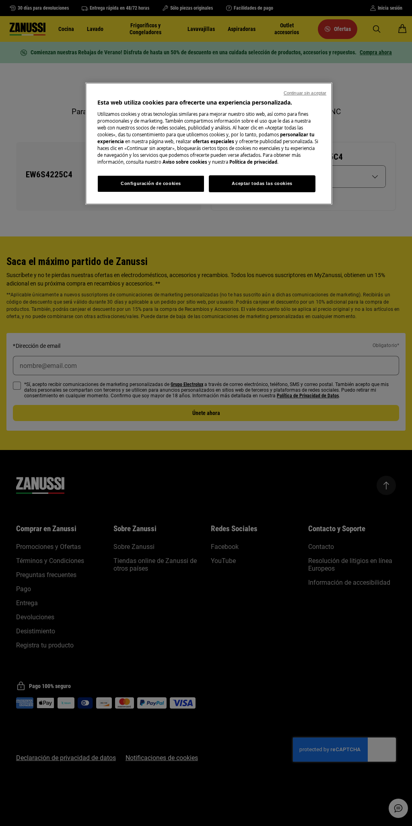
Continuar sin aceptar (305, 92)
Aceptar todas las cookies (262, 183)
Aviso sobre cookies (185, 162)
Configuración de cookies (151, 183)
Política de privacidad (253, 162)
